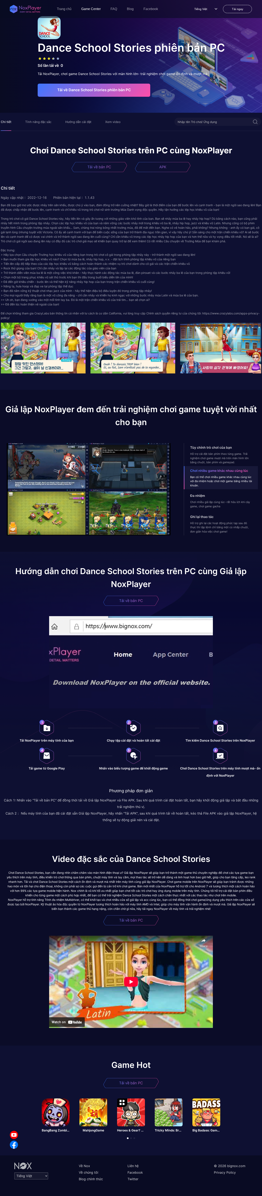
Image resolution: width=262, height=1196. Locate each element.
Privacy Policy (225, 1172)
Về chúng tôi (88, 1172)
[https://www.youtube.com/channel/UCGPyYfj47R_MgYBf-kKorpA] (14, 1135)
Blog (130, 9)
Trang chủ (64, 9)
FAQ (114, 9)
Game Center (91, 9)
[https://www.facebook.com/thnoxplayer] (14, 1145)
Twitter (133, 1179)
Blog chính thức (91, 1179)
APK (162, 167)
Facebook (150, 9)
